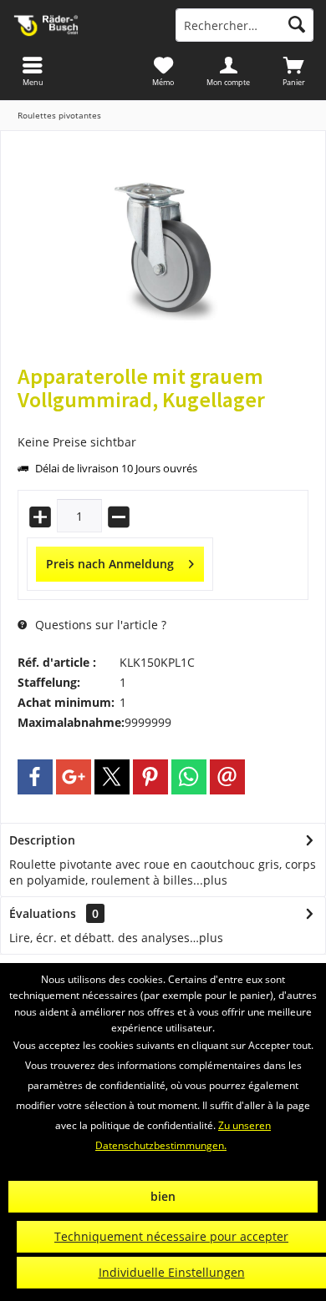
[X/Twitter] (112, 776)
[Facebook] (35, 776)
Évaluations (42, 913)
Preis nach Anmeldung (110, 564)
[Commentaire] (163, 422)
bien (163, 1196)
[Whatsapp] (188, 776)
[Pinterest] (150, 776)
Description (42, 840)
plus (215, 880)
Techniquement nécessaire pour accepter (171, 1236)
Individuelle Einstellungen (172, 1272)
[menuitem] (293, 71)
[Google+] (73, 776)
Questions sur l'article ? (99, 625)
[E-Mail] (227, 776)
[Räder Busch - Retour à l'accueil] (81, 25)
